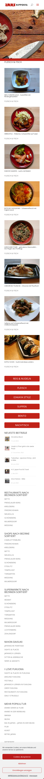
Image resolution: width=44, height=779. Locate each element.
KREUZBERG (9, 506)
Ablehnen (22, 763)
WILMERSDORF (10, 521)
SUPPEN (22, 406)
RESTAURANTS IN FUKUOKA (15, 692)
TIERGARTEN (9, 574)
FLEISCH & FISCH (11, 101)
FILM (6, 726)
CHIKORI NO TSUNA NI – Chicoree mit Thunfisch (21, 286)
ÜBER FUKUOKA (10, 688)
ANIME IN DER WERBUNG (14, 711)
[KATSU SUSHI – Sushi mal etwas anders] (22, 347)
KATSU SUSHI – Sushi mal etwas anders (19, 362)
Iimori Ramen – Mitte (18, 479)
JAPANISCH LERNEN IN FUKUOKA (17, 684)
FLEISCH (22, 388)
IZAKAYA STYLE (22, 397)
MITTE (7, 499)
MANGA (7, 715)
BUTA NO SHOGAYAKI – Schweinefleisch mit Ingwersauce (20, 209)
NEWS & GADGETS (12, 661)
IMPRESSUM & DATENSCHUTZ (18, 776)
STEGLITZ (8, 566)
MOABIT (7, 600)
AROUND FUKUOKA (12, 677)
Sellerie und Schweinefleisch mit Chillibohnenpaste (16, 324)
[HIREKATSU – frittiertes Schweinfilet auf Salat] (22, 119)
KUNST (7, 730)
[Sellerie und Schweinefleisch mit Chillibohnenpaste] (22, 308)
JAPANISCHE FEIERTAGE (14, 646)
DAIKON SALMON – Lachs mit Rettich (17, 171)
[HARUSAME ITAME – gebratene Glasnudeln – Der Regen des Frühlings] (22, 232)
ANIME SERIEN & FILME (14, 708)
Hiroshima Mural (17, 437)
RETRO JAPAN (10, 734)
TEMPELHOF (9, 570)
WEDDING (8, 525)
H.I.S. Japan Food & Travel (20, 469)
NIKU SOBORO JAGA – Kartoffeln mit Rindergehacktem (17, 96)
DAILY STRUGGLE (11, 695)
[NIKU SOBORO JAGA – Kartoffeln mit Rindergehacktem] (22, 80)
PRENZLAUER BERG (12, 502)
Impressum (33, 776)
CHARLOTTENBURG (12, 540)
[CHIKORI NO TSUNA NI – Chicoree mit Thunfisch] (22, 271)
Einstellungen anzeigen (22, 770)
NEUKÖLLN (9, 514)
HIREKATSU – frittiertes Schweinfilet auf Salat (21, 134)
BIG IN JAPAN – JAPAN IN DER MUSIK (19, 723)
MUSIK (7, 719)
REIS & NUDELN (22, 378)
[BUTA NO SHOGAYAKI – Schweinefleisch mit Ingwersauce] (22, 193)
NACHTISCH (22, 425)
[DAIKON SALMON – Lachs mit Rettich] (22, 156)
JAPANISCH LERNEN (12, 653)
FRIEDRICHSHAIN (11, 510)
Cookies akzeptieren (22, 757)
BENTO (22, 415)
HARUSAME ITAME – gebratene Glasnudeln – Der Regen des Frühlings (20, 248)
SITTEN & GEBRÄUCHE (13, 657)
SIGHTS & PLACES (11, 649)
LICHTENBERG (10, 630)
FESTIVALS (8, 680)
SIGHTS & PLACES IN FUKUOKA (17, 673)
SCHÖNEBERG (10, 518)
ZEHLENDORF (10, 633)
